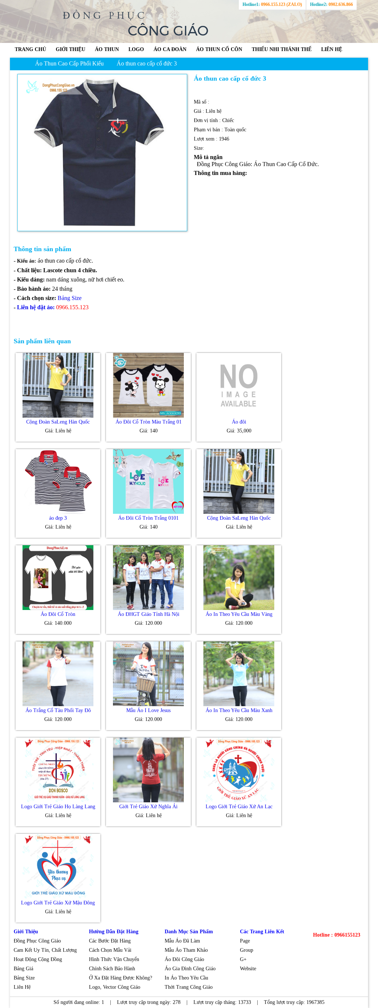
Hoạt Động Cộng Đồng (38, 959)
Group (246, 950)
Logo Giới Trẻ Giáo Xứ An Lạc (239, 806)
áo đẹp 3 (58, 518)
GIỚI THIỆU (70, 49)
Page (245, 941)
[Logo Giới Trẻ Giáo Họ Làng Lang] (58, 800)
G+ (243, 959)
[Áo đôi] (238, 416)
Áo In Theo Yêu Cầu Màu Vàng (239, 614)
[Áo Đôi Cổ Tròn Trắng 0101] (148, 512)
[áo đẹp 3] (58, 512)
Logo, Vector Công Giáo (114, 987)
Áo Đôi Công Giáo (184, 959)
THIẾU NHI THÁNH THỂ (282, 49)
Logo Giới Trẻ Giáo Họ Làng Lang (58, 806)
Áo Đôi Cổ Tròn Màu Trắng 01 (149, 422)
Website (248, 968)
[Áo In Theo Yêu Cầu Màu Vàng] (238, 608)
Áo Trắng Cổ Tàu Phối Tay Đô (58, 710)
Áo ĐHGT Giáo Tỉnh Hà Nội (148, 614)
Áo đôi (239, 422)
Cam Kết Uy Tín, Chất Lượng (45, 950)
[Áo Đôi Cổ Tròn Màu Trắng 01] (148, 416)
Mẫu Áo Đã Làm (182, 941)
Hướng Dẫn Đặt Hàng (113, 931)
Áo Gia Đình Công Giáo (190, 968)
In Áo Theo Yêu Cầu (186, 978)
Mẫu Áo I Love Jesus (148, 710)
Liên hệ (331, 49)
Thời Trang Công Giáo (189, 987)
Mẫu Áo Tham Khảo (186, 950)
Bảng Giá (23, 968)
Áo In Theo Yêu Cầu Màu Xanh (239, 710)
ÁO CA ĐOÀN (170, 49)
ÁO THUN (107, 49)
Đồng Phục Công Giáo (37, 941)
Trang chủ (30, 49)
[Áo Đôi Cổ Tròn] (58, 608)
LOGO (136, 49)
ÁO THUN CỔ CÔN (219, 49)
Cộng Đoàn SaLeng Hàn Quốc (58, 422)
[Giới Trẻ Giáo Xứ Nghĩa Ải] (148, 800)
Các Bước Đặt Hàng (110, 941)
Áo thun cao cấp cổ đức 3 (147, 63)
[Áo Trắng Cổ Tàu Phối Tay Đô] (58, 704)
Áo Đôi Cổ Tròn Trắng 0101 (148, 518)
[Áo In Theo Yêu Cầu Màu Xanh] (238, 704)
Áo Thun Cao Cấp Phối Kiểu (69, 63)
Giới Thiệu (26, 931)
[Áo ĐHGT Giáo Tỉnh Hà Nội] (148, 608)
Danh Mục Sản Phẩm (189, 931)
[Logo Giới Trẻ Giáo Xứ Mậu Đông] (58, 897)
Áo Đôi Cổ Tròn (58, 614)
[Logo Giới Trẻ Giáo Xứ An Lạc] (238, 800)
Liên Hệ (23, 987)
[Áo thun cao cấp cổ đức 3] (102, 152)
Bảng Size (24, 978)
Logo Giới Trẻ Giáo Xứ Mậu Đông (58, 903)
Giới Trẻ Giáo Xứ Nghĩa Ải (148, 806)
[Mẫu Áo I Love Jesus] (148, 704)
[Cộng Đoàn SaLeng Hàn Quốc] (58, 416)
